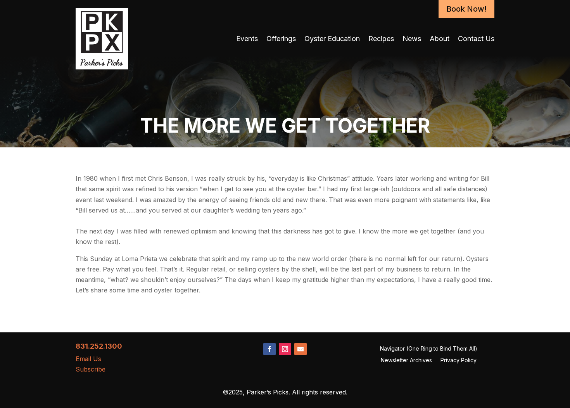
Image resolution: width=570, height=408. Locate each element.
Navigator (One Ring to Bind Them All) (428, 349)
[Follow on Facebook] (269, 349)
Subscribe (90, 369)
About (439, 39)
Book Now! (466, 9)
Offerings (281, 39)
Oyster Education (332, 39)
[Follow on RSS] (300, 349)
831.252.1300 (99, 346)
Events (247, 39)
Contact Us (476, 39)
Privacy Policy (458, 360)
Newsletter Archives (406, 360)
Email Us (88, 359)
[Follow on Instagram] (285, 349)
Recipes (381, 39)
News (411, 39)
